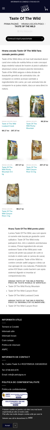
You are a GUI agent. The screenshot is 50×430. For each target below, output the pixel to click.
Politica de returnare (11, 345)
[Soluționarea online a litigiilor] (15, 403)
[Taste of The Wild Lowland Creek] (13, 106)
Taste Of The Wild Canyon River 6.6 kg (31, 169)
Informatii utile (8, 331)
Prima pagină (11, 24)
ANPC (5, 349)
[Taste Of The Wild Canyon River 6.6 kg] (37, 150)
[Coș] (46, 8)
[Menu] (3, 8)
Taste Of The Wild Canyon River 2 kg (7, 213)
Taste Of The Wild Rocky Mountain (31, 126)
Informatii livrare (9, 336)
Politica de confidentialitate (14, 389)
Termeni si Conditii (10, 327)
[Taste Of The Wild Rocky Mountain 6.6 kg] (13, 150)
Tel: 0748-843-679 (10, 370)
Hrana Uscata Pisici (32, 24)
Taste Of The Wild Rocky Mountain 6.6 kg (7, 170)
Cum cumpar (8, 340)
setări (30, 418)
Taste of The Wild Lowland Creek (9, 125)
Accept (7, 425)
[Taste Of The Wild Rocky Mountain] (37, 106)
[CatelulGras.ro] (25, 8)
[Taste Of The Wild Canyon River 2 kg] (13, 194)
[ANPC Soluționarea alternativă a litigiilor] (15, 395)
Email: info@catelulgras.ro (14, 375)
